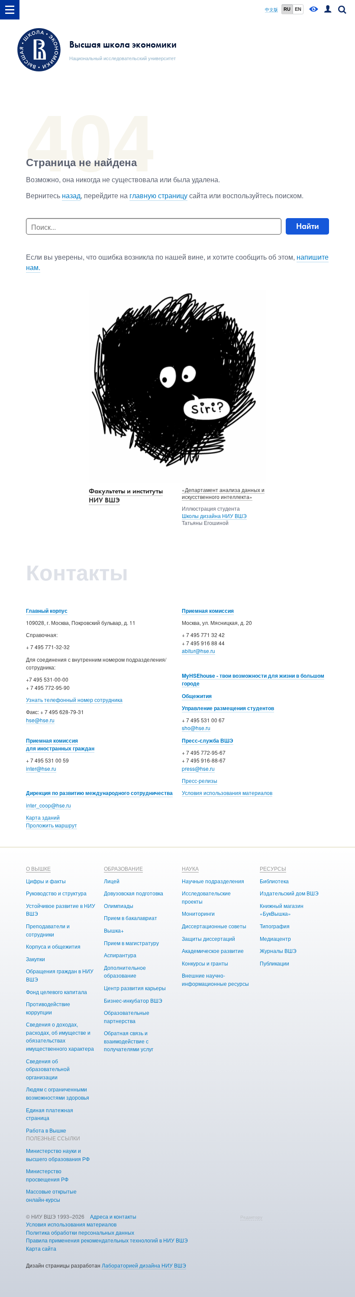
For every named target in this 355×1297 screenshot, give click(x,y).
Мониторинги (198, 913)
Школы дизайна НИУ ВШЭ (214, 515)
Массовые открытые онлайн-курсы (51, 1195)
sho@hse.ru (196, 727)
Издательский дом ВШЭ (289, 893)
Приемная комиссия (208, 611)
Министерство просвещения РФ (47, 1175)
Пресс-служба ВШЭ (207, 740)
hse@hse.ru (40, 720)
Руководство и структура (56, 893)
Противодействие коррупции (48, 1008)
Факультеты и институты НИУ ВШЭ (126, 495)
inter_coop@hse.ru (48, 805)
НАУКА (190, 868)
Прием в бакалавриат (130, 917)
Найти (307, 226)
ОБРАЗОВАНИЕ (123, 868)
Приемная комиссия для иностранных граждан (60, 745)
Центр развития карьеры (135, 987)
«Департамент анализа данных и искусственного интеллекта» (223, 493)
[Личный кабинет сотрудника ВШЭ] (327, 9)
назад (71, 195)
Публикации (274, 963)
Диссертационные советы (214, 926)
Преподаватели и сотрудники (48, 930)
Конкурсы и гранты (205, 963)
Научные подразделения (213, 881)
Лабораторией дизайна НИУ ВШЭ (144, 1265)
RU (287, 9)
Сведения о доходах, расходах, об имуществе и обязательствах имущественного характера (60, 1036)
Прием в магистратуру (131, 942)
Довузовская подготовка (133, 893)
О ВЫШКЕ (38, 868)
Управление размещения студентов (228, 708)
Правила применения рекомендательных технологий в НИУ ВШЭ (107, 1240)
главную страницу (158, 195)
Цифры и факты (46, 881)
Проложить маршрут (51, 825)
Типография (275, 926)
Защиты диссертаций (208, 938)
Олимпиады (118, 905)
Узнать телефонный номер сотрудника (74, 699)
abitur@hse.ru (198, 650)
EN (298, 9)
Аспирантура (120, 955)
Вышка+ (114, 930)
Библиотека (274, 881)
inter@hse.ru (41, 768)
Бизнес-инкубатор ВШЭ (133, 1000)
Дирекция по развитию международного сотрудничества (99, 793)
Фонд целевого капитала (56, 991)
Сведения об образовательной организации (48, 1069)
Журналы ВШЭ (278, 950)
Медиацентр (275, 938)
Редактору (251, 1217)
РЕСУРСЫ (273, 868)
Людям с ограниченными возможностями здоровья (57, 1093)
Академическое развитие (213, 950)
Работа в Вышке (46, 1130)
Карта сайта (41, 1248)
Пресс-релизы (199, 780)
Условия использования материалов (227, 792)
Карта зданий (43, 817)
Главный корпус (47, 611)
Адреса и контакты (113, 1216)
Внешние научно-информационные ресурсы (215, 979)
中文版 (271, 9)
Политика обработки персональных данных (80, 1232)
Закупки (35, 958)
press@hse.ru (198, 768)
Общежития (197, 696)
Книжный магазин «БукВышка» (281, 909)
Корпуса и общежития (53, 946)
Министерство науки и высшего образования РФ (58, 1154)
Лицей (111, 881)
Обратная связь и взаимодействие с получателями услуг (128, 1040)
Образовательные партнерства (126, 1016)
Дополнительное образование (125, 971)
